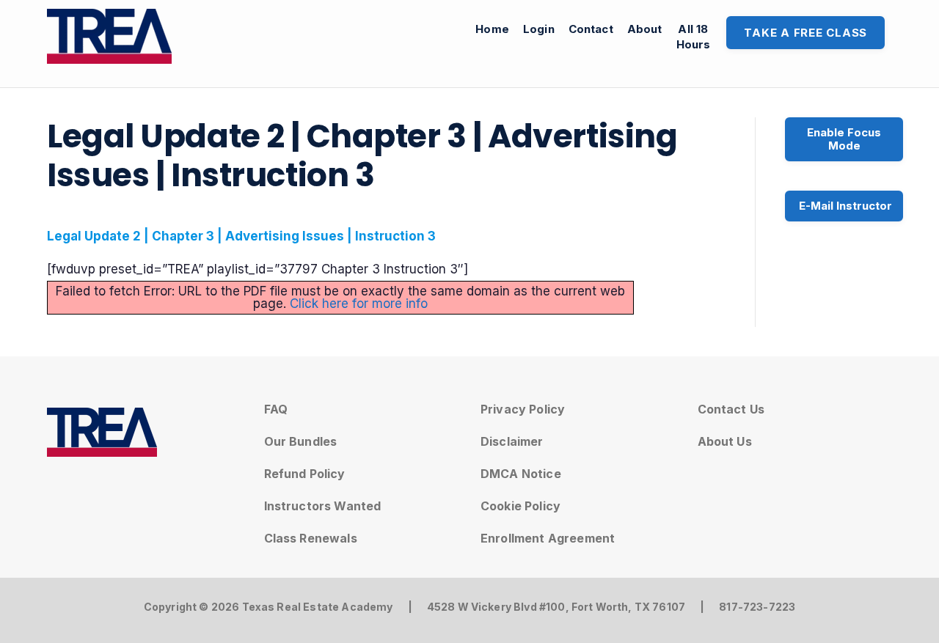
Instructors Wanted (322, 506)
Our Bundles (300, 441)
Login (539, 29)
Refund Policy (305, 473)
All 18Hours (693, 36)
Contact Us (731, 409)
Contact (591, 29)
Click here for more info (359, 303)
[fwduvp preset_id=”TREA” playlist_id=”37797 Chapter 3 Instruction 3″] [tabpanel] (336, 270)
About (644, 29)
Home (492, 29)
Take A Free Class (805, 33)
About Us (725, 441)
